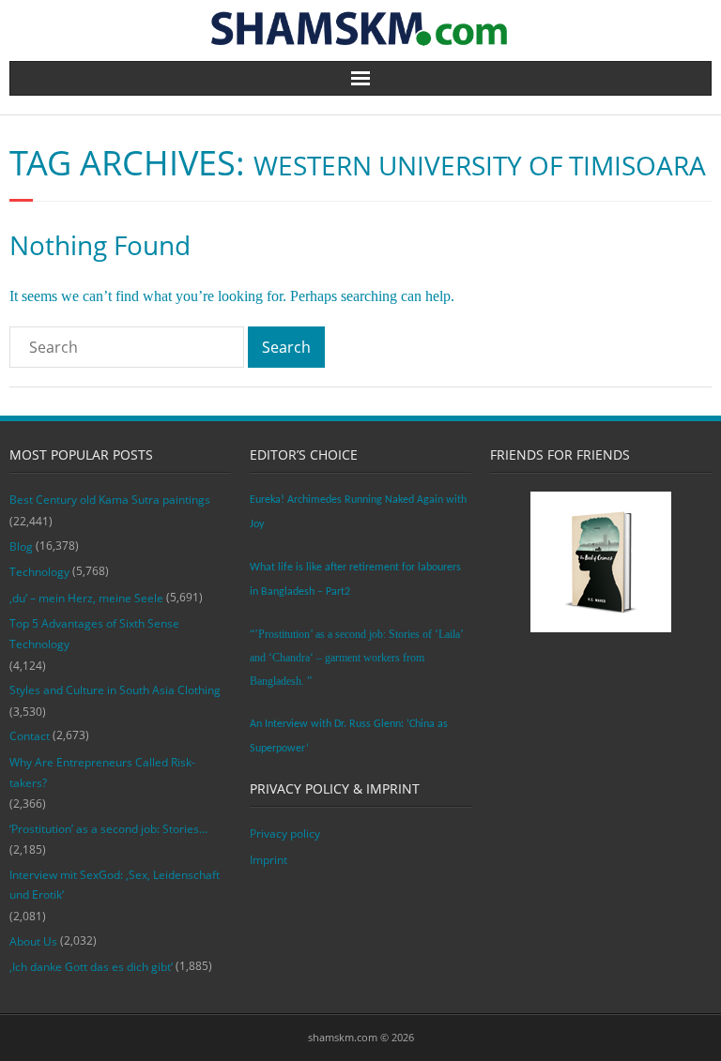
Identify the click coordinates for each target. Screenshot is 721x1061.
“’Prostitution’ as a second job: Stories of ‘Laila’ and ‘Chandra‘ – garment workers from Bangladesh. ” (356, 658)
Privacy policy (285, 833)
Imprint (268, 860)
